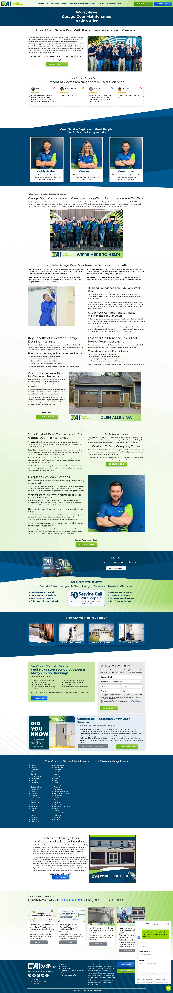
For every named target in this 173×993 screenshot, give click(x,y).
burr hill (33, 774)
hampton (34, 808)
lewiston (34, 819)
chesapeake (35, 778)
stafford (56, 808)
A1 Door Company (34, 194)
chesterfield (34, 783)
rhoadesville (58, 796)
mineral (56, 772)
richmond (57, 798)
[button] (143, 96)
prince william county (61, 791)
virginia (33, 800)
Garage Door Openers (131, 643)
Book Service (109, 708)
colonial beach (36, 785)
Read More (38, 942)
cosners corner (36, 789)
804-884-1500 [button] (162, 4)
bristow (33, 772)
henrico (33, 813)
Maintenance (73, 3)
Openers (63, 3)
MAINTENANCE (71, 900)
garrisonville (35, 802)
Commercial (84, 3)
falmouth (34, 796)
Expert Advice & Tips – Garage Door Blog (72, 972)
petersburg (57, 785)
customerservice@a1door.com (113, 701)
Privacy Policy (129, 701)
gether (33, 804)
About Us (63, 964)
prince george (58, 789)
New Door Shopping (101, 643)
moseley (56, 774)
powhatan (57, 787)
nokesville (57, 776)
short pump (58, 804)
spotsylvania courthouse (62, 806)
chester (33, 780)
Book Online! (143, 4)
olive (55, 780)
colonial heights (36, 787)
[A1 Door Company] (12, 4)
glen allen (34, 806)
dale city (34, 791)
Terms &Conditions (138, 701)
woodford (57, 819)
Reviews (63, 966)
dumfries (34, 793)
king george (35, 817)
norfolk (56, 778)
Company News (66, 968)
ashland (33, 767)
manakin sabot (59, 765)
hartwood (34, 811)
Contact (100, 3)
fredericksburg (35, 798)
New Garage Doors (52, 3)
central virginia (36, 776)
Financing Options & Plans (69, 975)
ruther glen (57, 800)
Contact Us (34, 979)
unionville (57, 811)
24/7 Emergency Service (113, 3)
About (93, 3)
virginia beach (58, 813)
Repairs (40, 3)
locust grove (35, 821)
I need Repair (42, 643)
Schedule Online (56, 64)
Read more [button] (92, 104)
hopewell (34, 815)
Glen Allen (44, 194)
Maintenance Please (71, 643)
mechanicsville (58, 767)
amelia (33, 765)
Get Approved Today (116, 568)
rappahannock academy (62, 793)
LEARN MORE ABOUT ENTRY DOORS (93, 746)
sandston (57, 802)
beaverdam (34, 770)
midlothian (57, 770)
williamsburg (58, 815)
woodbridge (58, 817)
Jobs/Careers (35, 984)
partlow (56, 783)
